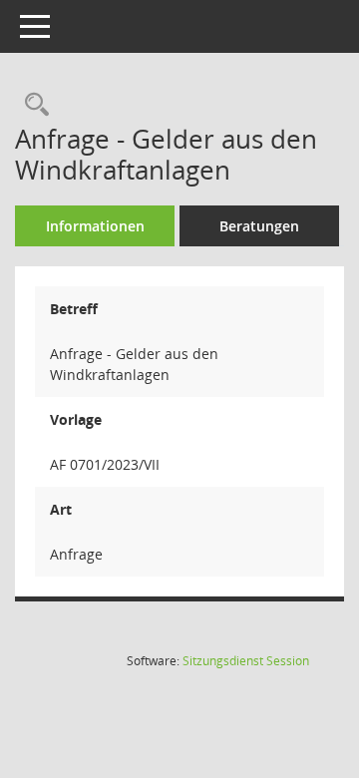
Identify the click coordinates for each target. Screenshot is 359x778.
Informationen (95, 225)
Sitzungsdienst (245, 660)
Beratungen (259, 225)
